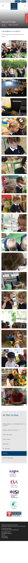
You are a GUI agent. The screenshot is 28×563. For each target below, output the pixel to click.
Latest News (6, 439)
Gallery (4, 26)
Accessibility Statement (6, 533)
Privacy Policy (4, 536)
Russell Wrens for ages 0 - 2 (11, 430)
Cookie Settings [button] (4, 537)
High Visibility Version (6, 532)
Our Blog (5, 444)
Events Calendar (8, 458)
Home (3, 25)
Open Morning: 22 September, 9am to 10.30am (14, 425)
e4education (16, 529)
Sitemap (3, 534)
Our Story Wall (7, 434)
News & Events (13, 25)
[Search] (25, 5)
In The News (6, 448)
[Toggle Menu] (2, 5)
